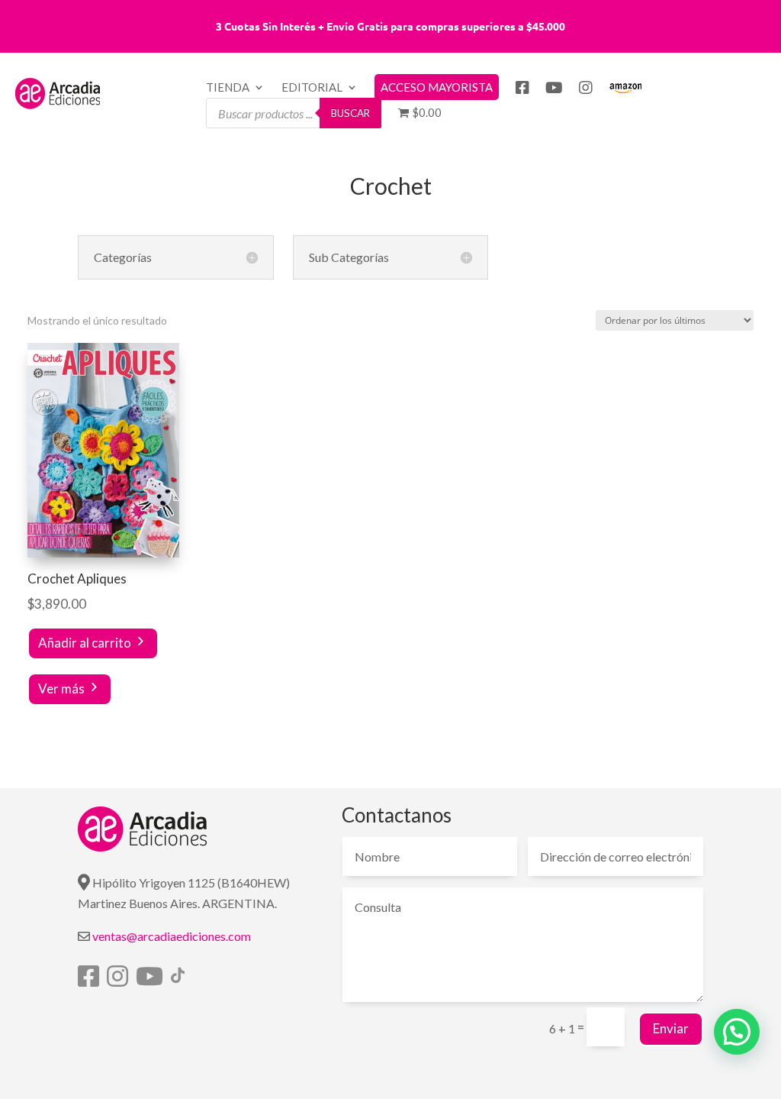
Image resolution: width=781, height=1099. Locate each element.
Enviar (671, 1028)
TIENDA (227, 88)
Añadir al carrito (84, 643)
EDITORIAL (311, 88)
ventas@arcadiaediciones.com (171, 936)
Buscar (350, 113)
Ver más (61, 688)
